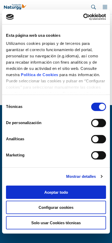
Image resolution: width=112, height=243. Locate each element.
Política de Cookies (39, 74)
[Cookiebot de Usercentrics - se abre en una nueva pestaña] (83, 17)
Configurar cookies (56, 207)
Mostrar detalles (81, 176)
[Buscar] (93, 7)
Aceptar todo (56, 192)
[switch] (98, 123)
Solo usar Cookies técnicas (56, 222)
